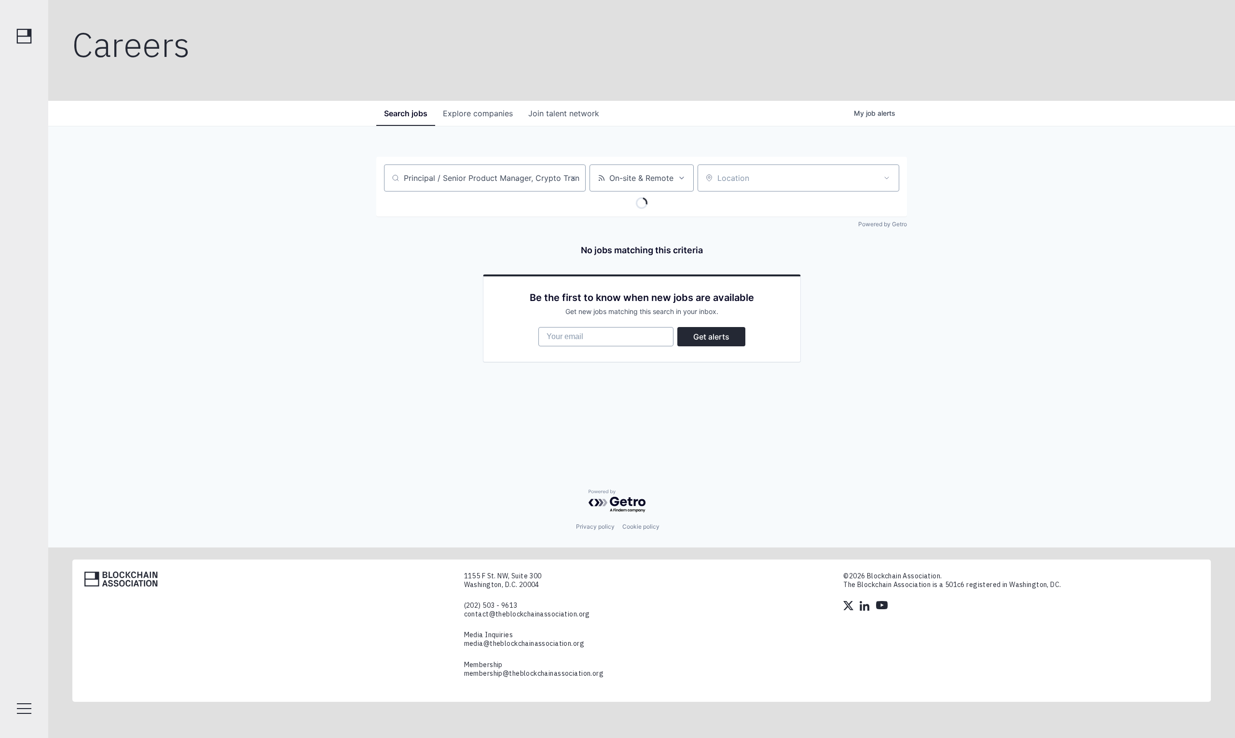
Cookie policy (640, 526)
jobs (405, 113)
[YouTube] (882, 607)
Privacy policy (595, 526)
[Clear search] (573, 178)
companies (478, 113)
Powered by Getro (882, 224)
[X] (849, 607)
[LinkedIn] (865, 607)
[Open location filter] (886, 178)
